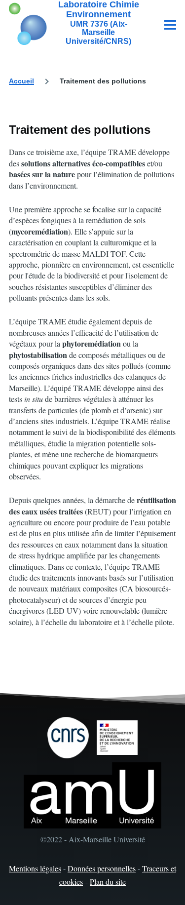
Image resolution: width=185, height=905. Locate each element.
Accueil (21, 81)
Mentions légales (35, 868)
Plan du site (108, 881)
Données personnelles (102, 868)
